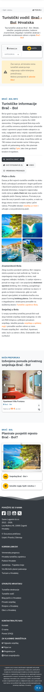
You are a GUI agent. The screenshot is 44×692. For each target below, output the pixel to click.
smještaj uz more (30, 206)
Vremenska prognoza (15, 171)
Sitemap (18, 538)
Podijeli (38, 10)
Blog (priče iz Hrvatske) (11, 598)
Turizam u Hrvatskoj (10, 573)
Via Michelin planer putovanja (14, 569)
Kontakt (5, 625)
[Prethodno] (6, 384)
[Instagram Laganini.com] (9, 513)
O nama (5, 630)
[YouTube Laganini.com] (14, 513)
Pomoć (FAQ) (7, 634)
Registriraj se (9, 651)
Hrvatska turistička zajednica (14, 557)
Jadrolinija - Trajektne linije (13, 565)
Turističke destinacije (10, 590)
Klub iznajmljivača (11, 655)
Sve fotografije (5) (14, 165)
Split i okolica (7, 10)
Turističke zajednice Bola (27, 305)
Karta (34, 48)
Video (31, 165)
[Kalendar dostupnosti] (39, 409)
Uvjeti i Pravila (8, 538)
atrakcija (12, 48)
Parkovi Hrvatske (9, 561)
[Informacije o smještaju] (39, 405)
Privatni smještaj (8, 602)
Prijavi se (7, 647)
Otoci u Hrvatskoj (9, 610)
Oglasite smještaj (11, 643)
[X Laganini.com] (20, 513)
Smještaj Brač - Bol (14, 159)
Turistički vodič (8, 594)
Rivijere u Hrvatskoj (10, 606)
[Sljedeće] (37, 384)
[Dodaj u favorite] (39, 373)
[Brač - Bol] (12, 226)
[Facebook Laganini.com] (4, 513)
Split (18, 149)
